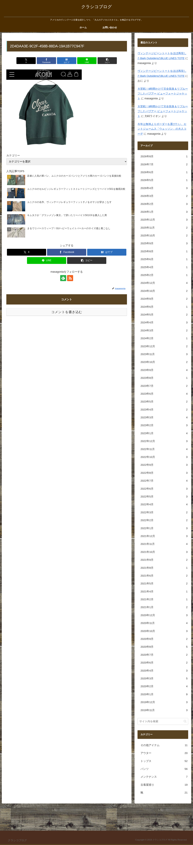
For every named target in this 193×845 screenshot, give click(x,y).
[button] (107, 60)
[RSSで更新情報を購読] (70, 278)
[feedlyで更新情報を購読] (63, 278)
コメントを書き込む (66, 312)
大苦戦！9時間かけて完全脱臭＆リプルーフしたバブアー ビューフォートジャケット (163, 93)
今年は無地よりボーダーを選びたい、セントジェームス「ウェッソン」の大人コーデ (162, 129)
